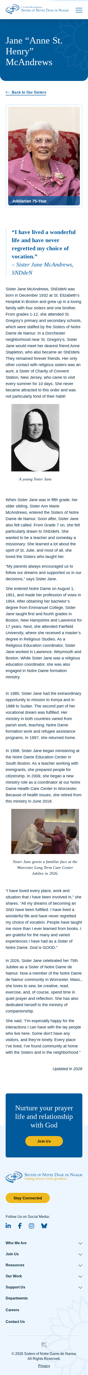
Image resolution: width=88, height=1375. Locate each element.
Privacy (44, 1366)
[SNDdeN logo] (44, 1173)
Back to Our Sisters (29, 92)
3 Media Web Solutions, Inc (44, 1344)
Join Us (44, 1141)
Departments (17, 1298)
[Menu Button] (79, 10)
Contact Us (15, 1322)
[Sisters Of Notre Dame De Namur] (37, 8)
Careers (12, 1310)
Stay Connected (28, 1198)
